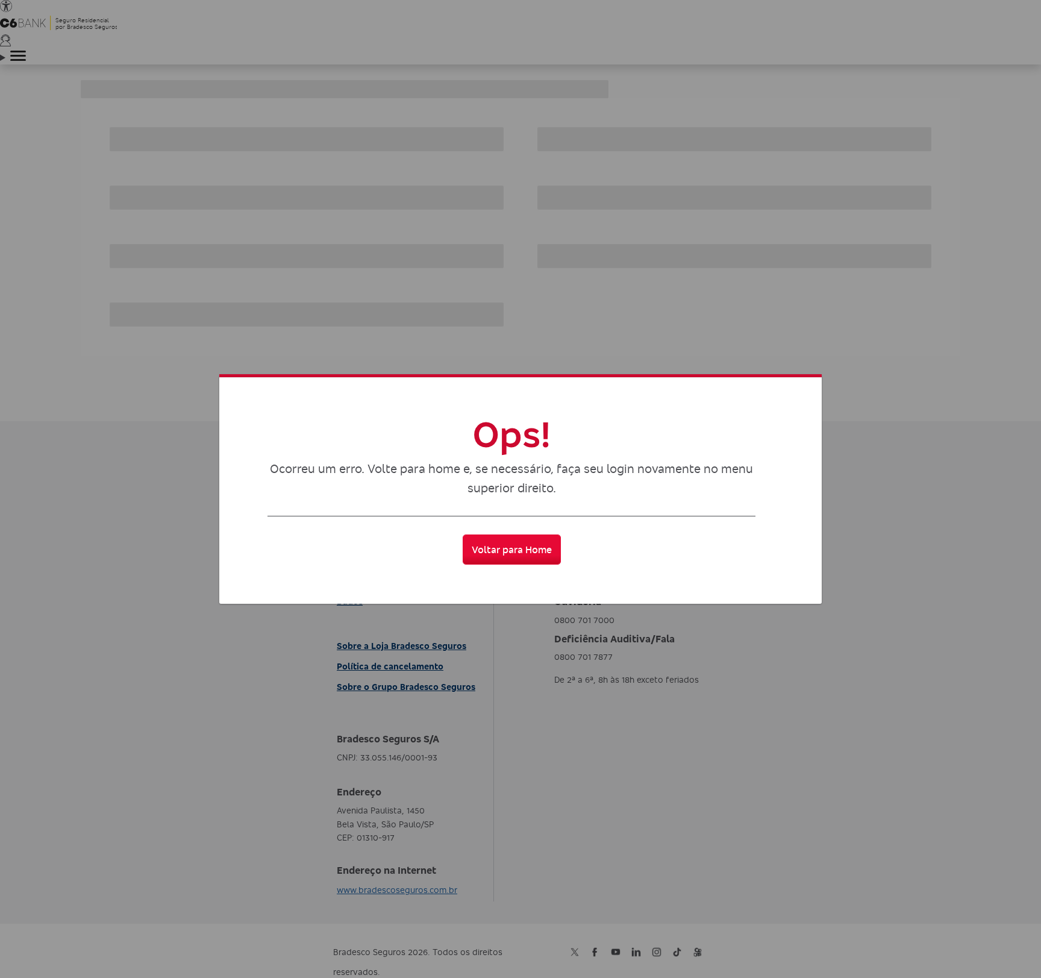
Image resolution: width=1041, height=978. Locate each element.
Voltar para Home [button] (512, 550)
